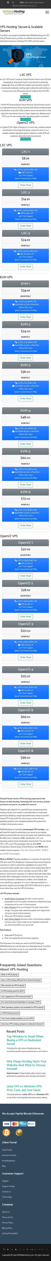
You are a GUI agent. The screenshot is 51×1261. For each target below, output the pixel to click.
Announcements (9, 1155)
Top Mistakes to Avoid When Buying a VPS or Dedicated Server (25, 1040)
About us (5, 1212)
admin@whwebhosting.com (26, 5)
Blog (4, 1166)
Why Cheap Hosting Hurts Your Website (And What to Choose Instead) (26, 1065)
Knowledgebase (8, 1160)
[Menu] (47, 12)
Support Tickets (8, 1186)
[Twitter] (13, 2)
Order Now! (25, 185)
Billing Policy (7, 1228)
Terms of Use (7, 1217)
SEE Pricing (26, 96)
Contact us (6, 1191)
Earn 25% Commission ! (34, 2)
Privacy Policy (7, 1222)
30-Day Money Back (10, 1233)
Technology (7, 1197)
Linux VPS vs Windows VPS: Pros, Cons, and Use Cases (24, 1088)
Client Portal (7, 1150)
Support (5, 1181)
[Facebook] (8, 2)
